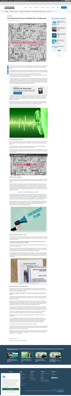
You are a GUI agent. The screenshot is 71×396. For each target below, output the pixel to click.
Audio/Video (21, 373)
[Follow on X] (65, 0)
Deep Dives (31, 373)
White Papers (32, 374)
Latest (25, 7)
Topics (30, 7)
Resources (36, 7)
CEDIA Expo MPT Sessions (13, 11)
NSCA (25, 340)
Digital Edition (32, 377)
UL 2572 (33, 75)
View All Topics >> (22, 385)
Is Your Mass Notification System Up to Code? (30, 192)
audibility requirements (31, 179)
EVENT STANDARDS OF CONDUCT (46, 390)
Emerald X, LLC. (56, 389)
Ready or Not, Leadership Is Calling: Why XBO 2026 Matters (61, 34)
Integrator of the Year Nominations (25, 11)
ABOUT (26, 390)
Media (47, 7)
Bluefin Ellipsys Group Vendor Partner (39, 11)
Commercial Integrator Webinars (45, 381)
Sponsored (9, 16)
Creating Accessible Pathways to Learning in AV (61, 40)
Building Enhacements (23, 374)
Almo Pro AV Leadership (51, 11)
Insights (58, 43)
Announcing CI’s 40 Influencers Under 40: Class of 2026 (61, 22)
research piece (18, 95)
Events (52, 7)
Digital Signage (22, 378)
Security (21, 382)
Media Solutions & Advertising (45, 373)
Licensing (42, 374)
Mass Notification (21, 340)
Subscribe (64, 7)
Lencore (15, 340)
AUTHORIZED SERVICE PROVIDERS (36, 390)
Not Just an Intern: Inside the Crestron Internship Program (61, 28)
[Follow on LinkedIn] (68, 0)
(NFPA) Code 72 (17, 75)
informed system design (17, 67)
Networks (21, 381)
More (58, 7)
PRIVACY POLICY (61, 391)
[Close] (19, 374)
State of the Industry (33, 378)
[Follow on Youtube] (69, 0)
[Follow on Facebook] (66, 0)
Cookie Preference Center (10, 391)
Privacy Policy (6, 386)
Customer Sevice (53, 374)
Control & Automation (22, 377)
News (58, 24)
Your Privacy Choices (55, 390)
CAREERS (29, 390)
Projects (43, 7)
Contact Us (52, 373)
